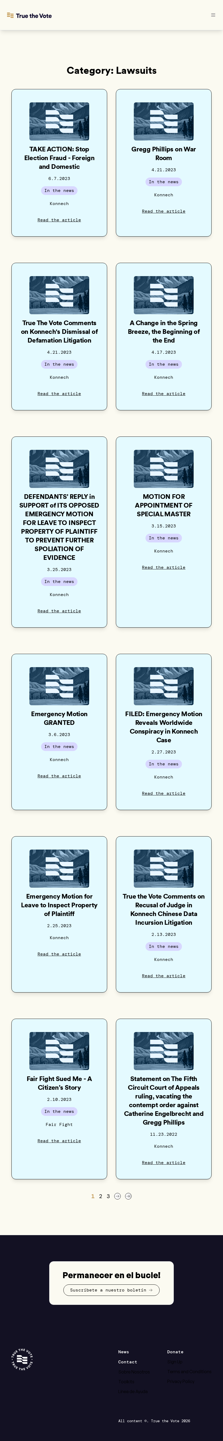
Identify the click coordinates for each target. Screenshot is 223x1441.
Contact (127, 1362)
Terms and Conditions (189, 1371)
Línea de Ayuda (133, 1391)
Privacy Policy (180, 1381)
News (123, 1352)
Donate (175, 1352)
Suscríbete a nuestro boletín (108, 1290)
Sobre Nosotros (134, 1372)
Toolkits (126, 1381)
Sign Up (174, 1361)
